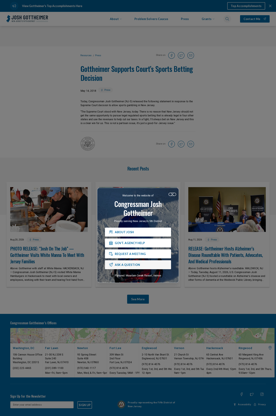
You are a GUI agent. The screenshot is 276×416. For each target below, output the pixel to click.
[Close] (172, 194)
